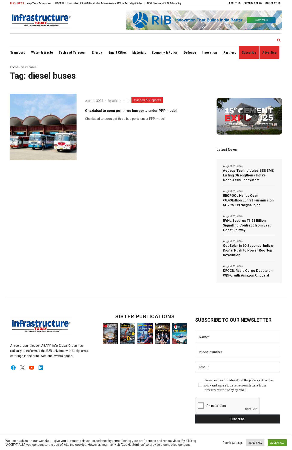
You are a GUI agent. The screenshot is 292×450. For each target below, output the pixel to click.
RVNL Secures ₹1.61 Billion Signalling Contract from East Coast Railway (177, 3)
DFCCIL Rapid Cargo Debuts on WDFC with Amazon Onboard (248, 273)
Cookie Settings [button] (233, 443)
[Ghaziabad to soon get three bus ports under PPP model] (43, 127)
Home (14, 67)
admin (116, 101)
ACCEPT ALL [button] (277, 442)
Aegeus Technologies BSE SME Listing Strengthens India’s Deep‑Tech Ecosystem (248, 175)
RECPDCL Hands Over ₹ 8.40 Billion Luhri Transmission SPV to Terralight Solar (89, 3)
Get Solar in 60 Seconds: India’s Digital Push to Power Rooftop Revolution (248, 250)
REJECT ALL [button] (255, 442)
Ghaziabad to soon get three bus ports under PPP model (131, 111)
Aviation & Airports (147, 100)
